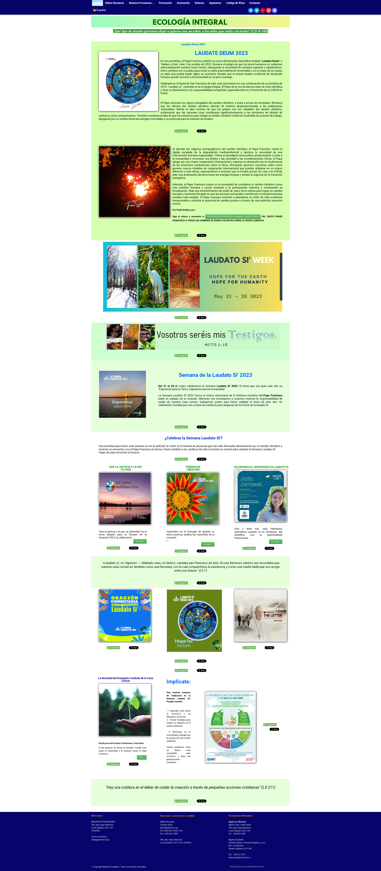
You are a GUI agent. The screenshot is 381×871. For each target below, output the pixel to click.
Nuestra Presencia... (141, 2)
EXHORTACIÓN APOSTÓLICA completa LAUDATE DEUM (233, 216)
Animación (183, 2)
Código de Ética (235, 2)
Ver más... (140, 541)
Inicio (97, 2)
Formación (165, 2)
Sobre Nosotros (115, 2)
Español (102, 9)
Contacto (254, 2)
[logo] (92, 808)
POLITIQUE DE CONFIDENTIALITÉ (247, 867)
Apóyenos (215, 2)
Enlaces (200, 2)
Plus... (142, 757)
